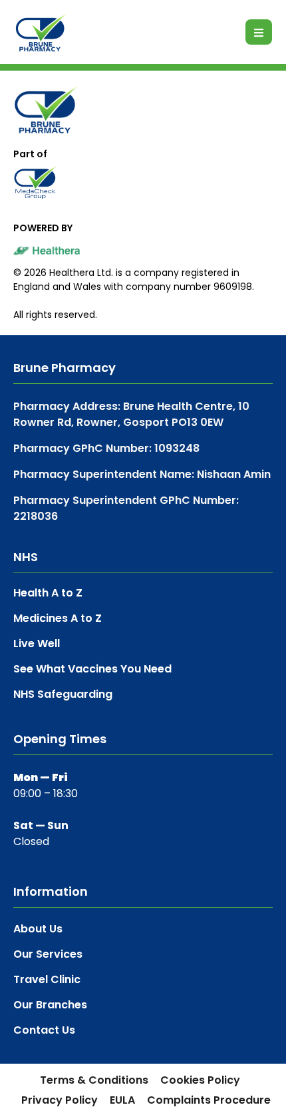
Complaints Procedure (209, 1100)
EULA (122, 1100)
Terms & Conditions (94, 1080)
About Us (38, 929)
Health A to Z (47, 592)
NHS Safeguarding (62, 694)
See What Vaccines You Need (92, 668)
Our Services (47, 954)
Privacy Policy (59, 1100)
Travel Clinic (46, 979)
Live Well (36, 643)
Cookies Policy (200, 1080)
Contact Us (44, 1030)
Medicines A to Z (57, 618)
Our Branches (50, 1005)
